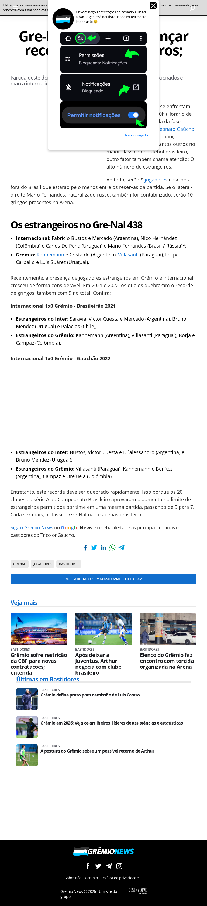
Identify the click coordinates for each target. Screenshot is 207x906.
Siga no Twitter (98, 866)
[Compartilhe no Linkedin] (103, 547)
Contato (91, 877)
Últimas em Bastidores (47, 679)
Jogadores (42, 564)
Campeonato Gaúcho (170, 129)
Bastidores (68, 564)
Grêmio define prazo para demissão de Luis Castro (90, 695)
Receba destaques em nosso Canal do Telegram (103, 579)
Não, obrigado (136, 135)
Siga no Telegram (108, 866)
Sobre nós (73, 877)
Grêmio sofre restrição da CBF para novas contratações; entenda (39, 664)
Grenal (19, 564)
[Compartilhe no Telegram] (121, 547)
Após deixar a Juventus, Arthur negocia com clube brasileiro (98, 664)
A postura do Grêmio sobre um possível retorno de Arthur (97, 751)
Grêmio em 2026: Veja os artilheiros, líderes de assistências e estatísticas (111, 723)
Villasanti (128, 254)
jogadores (156, 179)
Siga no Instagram (119, 866)
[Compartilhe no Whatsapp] (112, 547)
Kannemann (50, 254)
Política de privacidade (120, 877)
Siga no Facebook (87, 866)
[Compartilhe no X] (94, 547)
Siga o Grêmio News (32, 527)
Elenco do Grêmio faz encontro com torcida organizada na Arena (167, 661)
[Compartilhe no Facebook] (85, 547)
